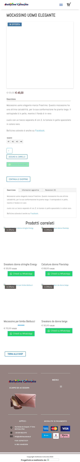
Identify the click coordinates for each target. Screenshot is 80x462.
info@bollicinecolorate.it (23, 437)
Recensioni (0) (50, 190)
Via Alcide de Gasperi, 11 (23, 427)
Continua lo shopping (18, 179)
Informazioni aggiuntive (30, 190)
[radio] (8, 141)
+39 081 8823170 (21, 433)
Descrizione (11, 190)
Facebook (39, 130)
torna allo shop (15, 354)
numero (9, 138)
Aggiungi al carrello (17, 157)
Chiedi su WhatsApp (19, 164)
